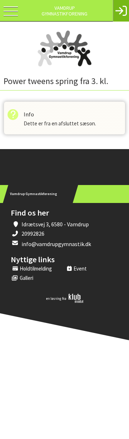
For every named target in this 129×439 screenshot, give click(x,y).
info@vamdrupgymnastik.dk (56, 244)
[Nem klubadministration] (64, 301)
